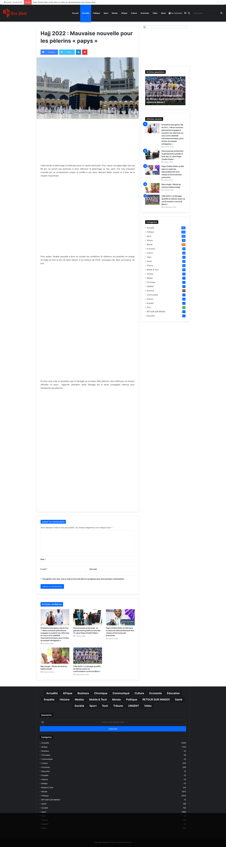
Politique (96, 13)
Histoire (150, 299)
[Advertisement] (87, 145)
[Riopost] (15, 13)
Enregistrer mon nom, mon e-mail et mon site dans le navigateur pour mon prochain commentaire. (84, 579)
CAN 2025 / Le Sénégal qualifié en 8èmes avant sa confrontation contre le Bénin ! (86, 668)
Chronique (151, 282)
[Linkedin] (78, 52)
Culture (134, 13)
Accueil (75, 13)
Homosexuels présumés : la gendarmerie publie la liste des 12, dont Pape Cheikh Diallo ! (87, 630)
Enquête (150, 303)
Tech (149, 307)
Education (151, 316)
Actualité (85, 13)
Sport (106, 13)
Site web (93, 569)
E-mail (44, 569)
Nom (43, 559)
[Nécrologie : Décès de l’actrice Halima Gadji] (55, 656)
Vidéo (155, 13)
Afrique (124, 13)
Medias (150, 278)
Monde (115, 13)
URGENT (150, 286)
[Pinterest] (84, 52)
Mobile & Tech (153, 270)
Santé (163, 13)
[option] (165, 90)
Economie (145, 13)
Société (150, 274)
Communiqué (152, 295)
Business (150, 291)
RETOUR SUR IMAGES (156, 312)
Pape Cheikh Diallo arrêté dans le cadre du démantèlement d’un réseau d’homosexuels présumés (72, 2)
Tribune (150, 265)
